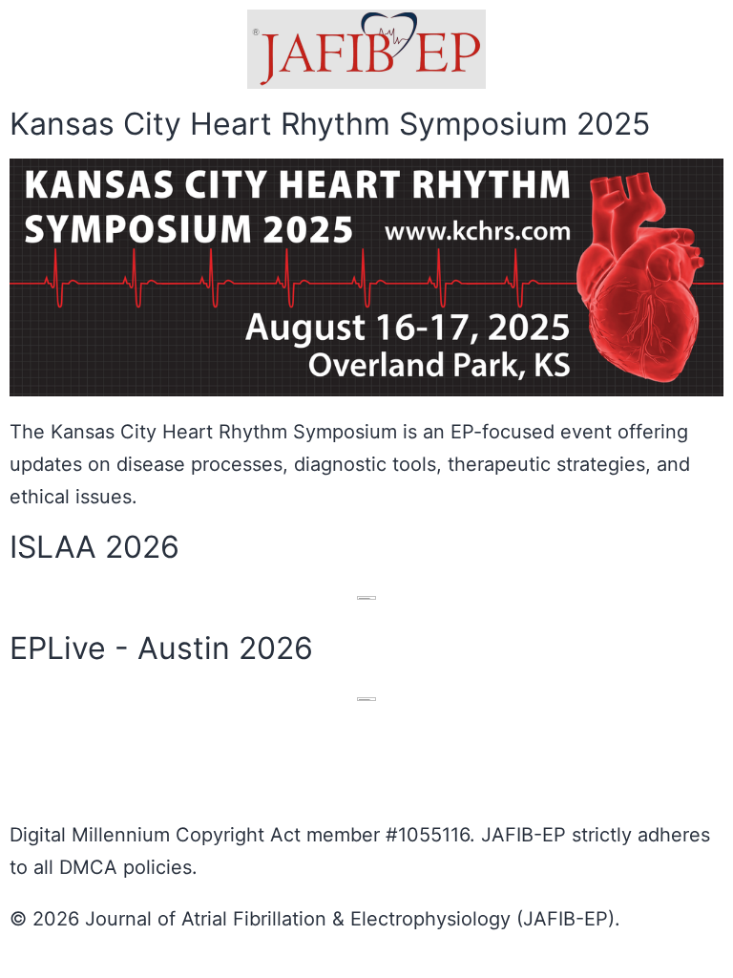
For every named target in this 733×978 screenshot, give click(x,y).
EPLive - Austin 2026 (161, 648)
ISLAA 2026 (94, 546)
